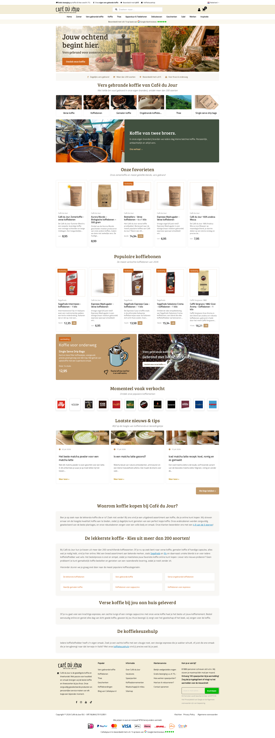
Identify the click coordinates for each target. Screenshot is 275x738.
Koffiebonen (103, 673)
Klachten (178, 714)
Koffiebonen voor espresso (179, 587)
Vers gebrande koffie (124, 576)
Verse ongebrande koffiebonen (181, 576)
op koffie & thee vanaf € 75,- (74, 2)
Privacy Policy (189, 714)
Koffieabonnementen (135, 682)
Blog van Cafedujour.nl (107, 691)
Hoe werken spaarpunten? (165, 678)
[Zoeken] (116, 9)
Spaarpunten (131, 678)
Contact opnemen (161, 686)
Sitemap (129, 691)
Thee (100, 678)
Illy (165, 553)
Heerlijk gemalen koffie (72, 587)
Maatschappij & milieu (135, 686)
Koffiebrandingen (105, 686)
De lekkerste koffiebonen (73, 576)
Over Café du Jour (133, 669)
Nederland (214, 2)
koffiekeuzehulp (121, 646)
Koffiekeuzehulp (149, 2)
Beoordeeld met (130, 2)
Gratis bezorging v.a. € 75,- (165, 673)
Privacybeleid (189, 699)
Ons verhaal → (136, 149)
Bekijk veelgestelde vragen (165, 669)
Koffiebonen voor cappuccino (127, 587)
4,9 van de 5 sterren (203, 524)
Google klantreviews (149, 21)
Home (69, 16)
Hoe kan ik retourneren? (164, 682)
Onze (106, 2)
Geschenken (103, 682)
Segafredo (155, 553)
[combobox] (137, 9)
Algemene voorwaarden (208, 714)
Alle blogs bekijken (206, 490)
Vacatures (130, 673)
